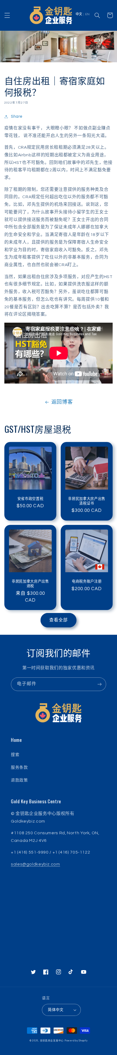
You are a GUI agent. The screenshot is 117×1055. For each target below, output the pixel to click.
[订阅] (99, 684)
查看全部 (58, 620)
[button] (7, 15)
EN (87, 14)
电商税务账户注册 (86, 581)
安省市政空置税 (30, 498)
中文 (79, 14)
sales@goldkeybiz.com (35, 864)
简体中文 (56, 1010)
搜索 (15, 755)
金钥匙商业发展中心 (52, 1041)
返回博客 (62, 402)
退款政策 (19, 780)
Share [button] (17, 116)
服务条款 (19, 767)
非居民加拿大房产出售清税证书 (86, 500)
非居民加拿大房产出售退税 (30, 583)
